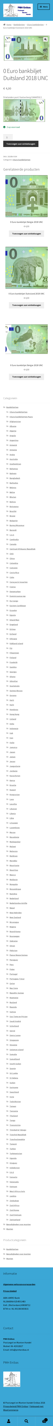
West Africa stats (17, 1191)
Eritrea (13, 629)
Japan (12, 752)
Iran (11, 738)
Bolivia (13, 502)
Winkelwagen (40, 1419)
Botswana (14, 506)
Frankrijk (13, 662)
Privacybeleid (10, 1291)
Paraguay (14, 960)
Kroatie (13, 785)
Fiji (11, 648)
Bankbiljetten (19, 24)
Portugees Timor (17, 979)
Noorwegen (15, 936)
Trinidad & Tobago (18, 1130)
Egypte (13, 615)
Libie (12, 818)
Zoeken (26, 1421)
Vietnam (13, 1186)
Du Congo (14, 601)
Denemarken (15, 591)
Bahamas (14, 468)
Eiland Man (14, 620)
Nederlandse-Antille (18, 903)
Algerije (13, 431)
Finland (13, 657)
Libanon (13, 809)
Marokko (13, 860)
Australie (14, 459)
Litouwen (14, 823)
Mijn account (9, 1421)
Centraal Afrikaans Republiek (22, 549)
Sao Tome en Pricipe (18, 1016)
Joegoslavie (15, 766)
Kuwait (13, 790)
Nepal (12, 908)
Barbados (14, 483)
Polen (12, 969)
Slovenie (13, 1045)
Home (9, 24)
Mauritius (14, 870)
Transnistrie (15, 1125)
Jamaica (13, 747)
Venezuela (14, 1182)
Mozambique (15, 889)
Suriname (14, 1087)
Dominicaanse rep (18, 596)
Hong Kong (14, 714)
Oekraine (14, 941)
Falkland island (16, 643)
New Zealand (15, 917)
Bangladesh (15, 478)
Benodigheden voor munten (18, 1224)
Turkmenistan (16, 1153)
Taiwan (13, 1106)
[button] (45, 39)
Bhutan (13, 497)
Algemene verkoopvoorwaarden (19, 1284)
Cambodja (14, 539)
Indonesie (14, 728)
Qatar (12, 983)
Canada (13, 544)
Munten (9, 1229)
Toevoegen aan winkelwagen (20, 143)
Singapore (14, 1040)
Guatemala (15, 686)
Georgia (13, 672)
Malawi (13, 846)
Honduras (14, 709)
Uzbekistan (15, 1167)
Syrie (12, 1097)
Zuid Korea (14, 1210)
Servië (12, 1031)
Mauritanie (14, 865)
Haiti (12, 700)
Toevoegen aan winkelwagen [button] (26, 233)
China (12, 558)
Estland (13, 634)
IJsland (13, 719)
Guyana (13, 695)
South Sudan (15, 1063)
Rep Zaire (14, 988)
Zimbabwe (14, 1200)
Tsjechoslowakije (17, 1139)
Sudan (12, 1082)
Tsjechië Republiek (18, 1134)
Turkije (13, 1148)
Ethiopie (13, 638)
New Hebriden (16, 912)
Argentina (14, 440)
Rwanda (13, 1007)
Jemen (12, 757)
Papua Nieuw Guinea (19, 955)
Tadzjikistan (15, 1101)
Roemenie (14, 997)
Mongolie (14, 884)
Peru (12, 964)
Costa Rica (14, 572)
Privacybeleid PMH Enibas (15, 1406)
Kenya (12, 780)
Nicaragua (14, 922)
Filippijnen (14, 653)
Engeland (14, 624)
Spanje (13, 1068)
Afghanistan (15, 421)
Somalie (13, 1054)
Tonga (12, 1120)
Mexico (13, 875)
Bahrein (13, 473)
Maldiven (14, 856)
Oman (12, 945)
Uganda (13, 1158)
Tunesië (13, 1144)
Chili (12, 553)
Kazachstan (15, 775)
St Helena (14, 1078)
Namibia (13, 894)
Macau (12, 832)
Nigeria (13, 926)
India (12, 723)
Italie (12, 742)
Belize (12, 492)
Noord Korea (15, 931)
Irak (11, 733)
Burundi (13, 530)
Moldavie (14, 879)
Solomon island (16, 1049)
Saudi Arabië (15, 1021)
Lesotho (13, 804)
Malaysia (14, 851)
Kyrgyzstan (15, 794)
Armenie (13, 450)
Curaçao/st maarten (19, 582)
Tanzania (14, 1111)
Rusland (13, 1002)
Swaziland (14, 1092)
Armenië (13, 445)
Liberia (13, 813)
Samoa (13, 1012)
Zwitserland (15, 1219)
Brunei (12, 516)
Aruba (12, 454)
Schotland (14, 1026)
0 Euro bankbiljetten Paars (21, 416)
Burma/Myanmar (17, 525)
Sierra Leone (15, 1035)
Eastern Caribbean (18, 605)
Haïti (12, 705)
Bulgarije (14, 520)
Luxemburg (15, 827)
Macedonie (14, 837)
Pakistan (13, 950)
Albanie (13, 426)
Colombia (14, 563)
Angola (13, 435)
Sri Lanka (14, 1073)
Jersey (12, 761)
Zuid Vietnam (15, 1215)
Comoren (14, 568)
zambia (13, 1196)
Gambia (13, 667)
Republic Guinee (17, 993)
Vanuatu (13, 1177)
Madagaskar (15, 841)
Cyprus (13, 587)
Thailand (14, 1116)
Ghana (12, 676)
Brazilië (13, 511)
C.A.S (12, 535)
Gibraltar (14, 681)
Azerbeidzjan (15, 464)
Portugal (13, 974)
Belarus (13, 487)
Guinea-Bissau (16, 690)
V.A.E (12, 1172)
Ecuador (13, 610)
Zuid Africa (14, 1205)
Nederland (14, 898)
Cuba (12, 577)
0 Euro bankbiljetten (35, 24)
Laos (12, 799)
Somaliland (15, 1059)
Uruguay (13, 1163)
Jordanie (13, 771)
